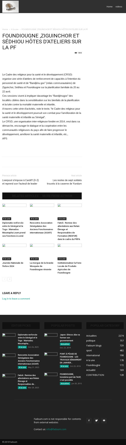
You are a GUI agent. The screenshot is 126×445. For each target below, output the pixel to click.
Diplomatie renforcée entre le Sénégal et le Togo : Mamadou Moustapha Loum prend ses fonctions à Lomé (13, 229)
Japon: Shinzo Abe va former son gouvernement (70, 338)
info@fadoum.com (56, 429)
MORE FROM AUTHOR (57, 195)
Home (110, 6)
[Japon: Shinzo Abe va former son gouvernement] (50, 337)
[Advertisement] (63, 20)
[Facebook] (89, 420)
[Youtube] (104, 420)
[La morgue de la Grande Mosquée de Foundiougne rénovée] (42, 252)
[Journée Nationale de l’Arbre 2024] (14, 252)
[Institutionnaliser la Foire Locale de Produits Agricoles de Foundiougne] (70, 252)
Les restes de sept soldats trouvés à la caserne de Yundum (64, 182)
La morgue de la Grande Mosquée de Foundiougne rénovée (41, 266)
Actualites (65, 344)
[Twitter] (96, 420)
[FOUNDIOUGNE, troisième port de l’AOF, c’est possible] (50, 377)
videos (119, 6)
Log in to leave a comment (16, 298)
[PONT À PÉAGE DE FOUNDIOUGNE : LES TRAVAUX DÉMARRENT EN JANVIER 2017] (50, 357)
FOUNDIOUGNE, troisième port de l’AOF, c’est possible (70, 377)
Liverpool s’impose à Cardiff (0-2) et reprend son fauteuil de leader (20, 182)
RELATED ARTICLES (25, 195)
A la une (15, 29)
